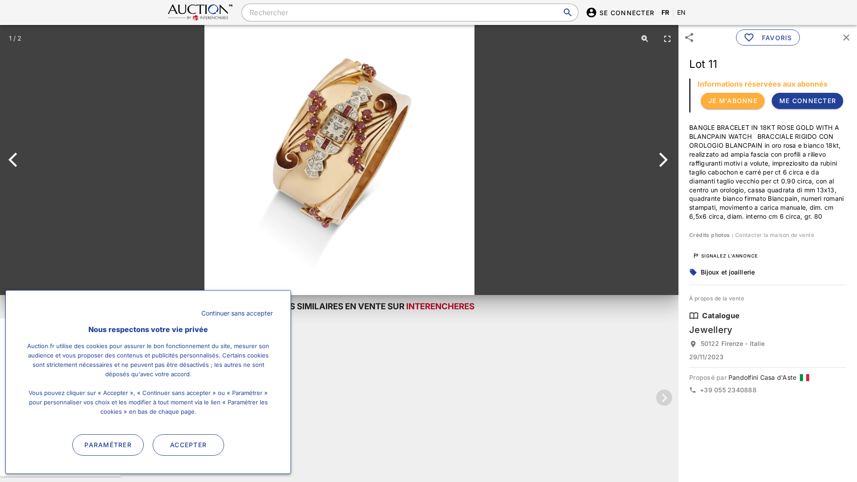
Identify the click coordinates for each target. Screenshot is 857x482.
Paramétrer (108, 445)
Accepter (188, 445)
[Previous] (16, 159)
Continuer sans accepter (237, 313)
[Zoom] (645, 38)
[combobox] (409, 12)
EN (681, 12)
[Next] (661, 159)
